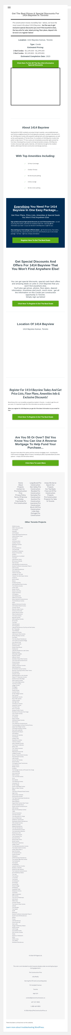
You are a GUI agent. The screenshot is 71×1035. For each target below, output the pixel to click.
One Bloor (14, 637)
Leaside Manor (16, 663)
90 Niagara (14, 687)
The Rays (14, 622)
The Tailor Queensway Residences (20, 798)
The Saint (14, 557)
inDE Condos (15, 758)
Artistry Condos (16, 700)
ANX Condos (15, 808)
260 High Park (15, 702)
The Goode (15, 862)
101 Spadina (15, 733)
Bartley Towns (15, 766)
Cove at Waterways (17, 818)
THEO (13, 811)
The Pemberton (16, 861)
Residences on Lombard (18, 556)
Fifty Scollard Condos (17, 823)
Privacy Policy (20, 495)
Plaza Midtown (15, 801)
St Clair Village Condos (17, 693)
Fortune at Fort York (17, 610)
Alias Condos (15, 562)
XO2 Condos (15, 896)
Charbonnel (15, 649)
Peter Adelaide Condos (18, 743)
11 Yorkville (15, 717)
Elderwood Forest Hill (17, 751)
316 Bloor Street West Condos (19, 659)
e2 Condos (15, 688)
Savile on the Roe (16, 591)
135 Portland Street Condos (19, 605)
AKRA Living (15, 939)
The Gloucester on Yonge (18, 816)
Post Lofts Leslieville (17, 730)
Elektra (14, 917)
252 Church (15, 899)
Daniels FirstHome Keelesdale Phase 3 (22, 914)
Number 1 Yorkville (17, 867)
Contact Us (21, 489)
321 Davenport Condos (18, 756)
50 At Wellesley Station (18, 872)
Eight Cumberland (16, 894)
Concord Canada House (18, 804)
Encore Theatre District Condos (20, 755)
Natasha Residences (17, 826)
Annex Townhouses (17, 834)
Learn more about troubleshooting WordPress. (25, 1027)
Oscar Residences (16, 547)
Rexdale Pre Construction (35, 492)
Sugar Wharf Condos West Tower (20, 803)
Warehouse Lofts (16, 833)
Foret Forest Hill (16, 922)
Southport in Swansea (17, 551)
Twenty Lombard (16, 741)
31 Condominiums (16, 852)
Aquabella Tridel (16, 889)
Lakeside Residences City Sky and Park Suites (23, 627)
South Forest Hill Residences (19, 915)
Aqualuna (14, 577)
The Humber (15, 876)
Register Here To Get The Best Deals (35, 240)
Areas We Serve (50, 483)
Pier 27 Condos (16, 708)
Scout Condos (15, 761)
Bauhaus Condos (16, 824)
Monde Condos (16, 662)
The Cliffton (15, 940)
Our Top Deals (50, 489)
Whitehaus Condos (17, 544)
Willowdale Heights (17, 654)
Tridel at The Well (16, 572)
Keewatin (14, 531)
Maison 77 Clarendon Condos (19, 677)
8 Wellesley (15, 887)
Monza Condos (16, 571)
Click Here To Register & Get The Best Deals (35, 304)
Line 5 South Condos (17, 713)
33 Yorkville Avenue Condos (19, 668)
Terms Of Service (20, 497)
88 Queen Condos (16, 644)
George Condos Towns (17, 710)
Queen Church (15, 589)
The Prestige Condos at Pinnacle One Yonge (23, 770)
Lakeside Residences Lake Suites (20, 650)
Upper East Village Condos (18, 726)
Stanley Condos (16, 652)
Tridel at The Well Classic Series (20, 576)
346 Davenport (16, 624)
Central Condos (16, 645)
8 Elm (13, 937)
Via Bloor (14, 768)
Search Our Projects (50, 486)
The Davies (15, 538)
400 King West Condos (18, 619)
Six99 (13, 910)
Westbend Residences (18, 942)
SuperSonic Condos (17, 740)
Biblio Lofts (15, 746)
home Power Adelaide (17, 794)
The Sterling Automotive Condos (20, 846)
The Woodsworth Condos (18, 829)
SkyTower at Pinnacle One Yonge (20, 712)
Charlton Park (15, 738)
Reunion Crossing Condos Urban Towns (22, 670)
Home (20, 483)
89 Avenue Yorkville (17, 561)
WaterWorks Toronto (17, 697)
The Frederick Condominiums (19, 871)
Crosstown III (15, 783)
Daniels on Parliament (17, 935)
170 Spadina (15, 594)
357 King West (16, 625)
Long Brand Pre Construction (35, 484)
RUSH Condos (15, 927)
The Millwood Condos (17, 781)
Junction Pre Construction (35, 500)
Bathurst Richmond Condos (19, 604)
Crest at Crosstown (17, 813)
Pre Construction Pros (20, 492)
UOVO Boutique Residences (19, 857)
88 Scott (14, 546)
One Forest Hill (16, 773)
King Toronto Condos (17, 796)
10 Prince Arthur (16, 541)
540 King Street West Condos (19, 584)
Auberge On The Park (17, 574)
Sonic (13, 778)
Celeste (14, 905)
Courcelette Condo (17, 930)
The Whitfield (15, 630)
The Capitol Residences (18, 569)
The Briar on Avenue (17, 703)
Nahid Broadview (16, 667)
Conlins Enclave (16, 854)
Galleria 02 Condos (17, 632)
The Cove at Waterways (18, 897)
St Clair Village (15, 784)
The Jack (14, 874)
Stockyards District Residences (20, 821)
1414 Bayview (15, 799)
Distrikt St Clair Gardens (18, 869)
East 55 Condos (16, 851)
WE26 (13, 789)
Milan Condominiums (17, 614)
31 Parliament (15, 881)
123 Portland (15, 533)
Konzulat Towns (16, 838)
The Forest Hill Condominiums (19, 660)
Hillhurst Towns (16, 657)
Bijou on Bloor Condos (17, 788)
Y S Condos (15, 877)
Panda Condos (15, 690)
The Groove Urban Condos (18, 904)
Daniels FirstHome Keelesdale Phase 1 (22, 566)
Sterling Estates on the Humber (20, 675)
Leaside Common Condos (18, 866)
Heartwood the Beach (17, 731)
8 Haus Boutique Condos (18, 635)
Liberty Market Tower (17, 536)
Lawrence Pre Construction (35, 504)
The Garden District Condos (19, 847)
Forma (13, 919)
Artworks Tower (16, 673)
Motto (13, 934)
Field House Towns (17, 559)
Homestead (15, 750)
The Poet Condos (16, 814)
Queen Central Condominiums (19, 806)
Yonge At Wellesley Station (19, 925)
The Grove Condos (16, 615)
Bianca (14, 581)
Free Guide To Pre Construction (20, 502)
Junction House (16, 607)
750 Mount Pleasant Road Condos (20, 791)
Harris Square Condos (17, 680)
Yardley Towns (15, 844)
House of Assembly (17, 552)
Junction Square (16, 902)
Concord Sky (15, 884)
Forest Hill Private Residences (19, 534)
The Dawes (15, 909)
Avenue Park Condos (17, 760)
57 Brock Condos (16, 582)
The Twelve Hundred (17, 748)
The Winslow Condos (17, 586)
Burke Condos (15, 841)
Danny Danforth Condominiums (20, 599)
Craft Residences (16, 920)
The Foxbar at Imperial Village (19, 640)
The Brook (14, 892)
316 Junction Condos (17, 932)
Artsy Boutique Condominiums (19, 564)
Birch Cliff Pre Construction (35, 508)
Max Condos (15, 695)
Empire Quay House (17, 647)
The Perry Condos (16, 683)
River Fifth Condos (16, 698)
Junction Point (15, 692)
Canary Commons (16, 592)
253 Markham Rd (16, 596)
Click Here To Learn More (35, 463)
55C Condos (15, 722)
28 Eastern (15, 856)
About (20, 485)
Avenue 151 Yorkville (17, 735)
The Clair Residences (17, 828)
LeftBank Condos (16, 753)
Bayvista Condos (16, 617)
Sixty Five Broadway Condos (19, 809)
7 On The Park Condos (17, 776)
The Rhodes (15, 736)
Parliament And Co (16, 891)
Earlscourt (14, 912)
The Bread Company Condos (19, 728)
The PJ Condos (16, 771)
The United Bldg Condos (18, 682)
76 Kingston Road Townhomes (19, 763)
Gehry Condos (15, 718)
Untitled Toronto (16, 543)
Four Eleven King (16, 642)
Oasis (13, 602)
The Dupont (15, 529)
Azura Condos (15, 765)
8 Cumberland (15, 672)
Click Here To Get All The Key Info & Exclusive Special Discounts (35, 64)
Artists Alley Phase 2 (17, 849)
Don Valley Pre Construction (35, 488)
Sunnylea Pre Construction (35, 496)
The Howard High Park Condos (19, 859)
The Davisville (15, 549)
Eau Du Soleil (15, 579)
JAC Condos (15, 715)
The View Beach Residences (19, 639)
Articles (20, 499)
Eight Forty (15, 793)
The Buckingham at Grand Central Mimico (22, 725)
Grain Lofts (15, 924)
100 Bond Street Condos (18, 720)
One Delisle (15, 780)
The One (14, 539)
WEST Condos (15, 775)
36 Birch (14, 554)
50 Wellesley (15, 864)
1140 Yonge (15, 929)
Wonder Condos (16, 655)
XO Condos (15, 620)
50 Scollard (15, 882)
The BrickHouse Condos (18, 601)
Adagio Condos (16, 685)
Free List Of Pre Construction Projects (50, 493)
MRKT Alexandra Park (17, 528)
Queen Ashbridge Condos (18, 786)
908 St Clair (15, 900)
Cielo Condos (15, 567)
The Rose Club (16, 707)
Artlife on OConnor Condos (19, 665)
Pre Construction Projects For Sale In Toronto (50, 499)
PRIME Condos (16, 526)
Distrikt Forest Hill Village (18, 678)
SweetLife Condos (16, 705)
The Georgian (15, 907)
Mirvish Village (15, 886)
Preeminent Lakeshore (17, 842)
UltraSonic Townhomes (18, 819)
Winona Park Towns (17, 839)
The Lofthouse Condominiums (19, 723)
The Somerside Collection (18, 831)
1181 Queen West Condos (18, 634)
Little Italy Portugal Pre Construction (35, 513)
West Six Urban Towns (17, 609)
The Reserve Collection (18, 745)
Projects (20, 487)
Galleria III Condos (17, 597)
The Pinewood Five (17, 836)
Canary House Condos (17, 612)
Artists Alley (15, 587)
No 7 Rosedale (16, 629)
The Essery (15, 879)
